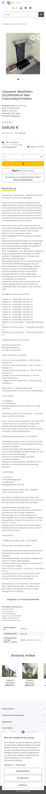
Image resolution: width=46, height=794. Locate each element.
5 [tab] (28, 79)
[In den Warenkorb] (4, 31)
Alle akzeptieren (23, 771)
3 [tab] (23, 79)
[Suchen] (41, 14)
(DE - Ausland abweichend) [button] (12, 146)
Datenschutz (20, 765)
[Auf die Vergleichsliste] (32, 37)
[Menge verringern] (4, 156)
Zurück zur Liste (9, 24)
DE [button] (14, 8)
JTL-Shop (27, 791)
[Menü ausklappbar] (3, 1)
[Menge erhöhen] (41, 156)
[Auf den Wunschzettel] (39, 37)
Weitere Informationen (23, 179)
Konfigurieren (23, 778)
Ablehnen (23, 785)
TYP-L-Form (15, 113)
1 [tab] (18, 79)
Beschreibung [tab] (9, 188)
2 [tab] (20, 79)
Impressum (8, 765)
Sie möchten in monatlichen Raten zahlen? (23, 178)
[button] (21, 8)
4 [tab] (25, 79)
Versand (22, 133)
